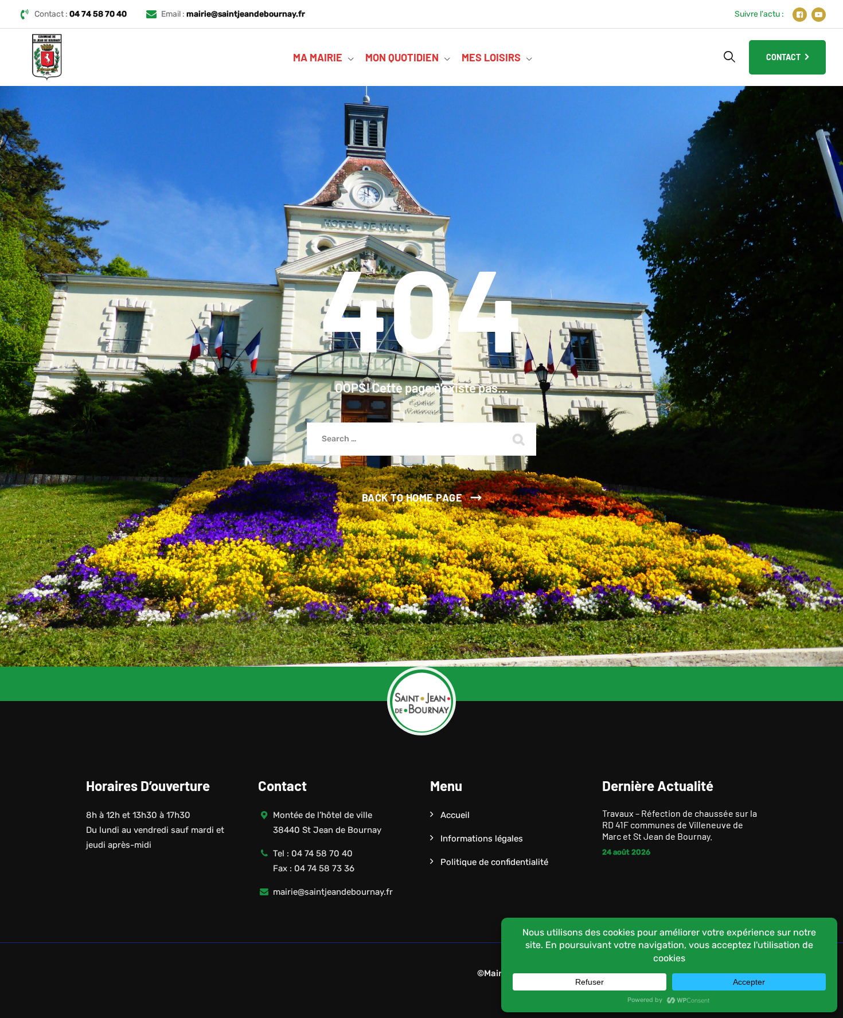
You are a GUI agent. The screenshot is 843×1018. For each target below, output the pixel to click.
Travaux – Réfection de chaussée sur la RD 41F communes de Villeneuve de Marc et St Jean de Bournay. (679, 824)
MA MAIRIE (317, 57)
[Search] (729, 57)
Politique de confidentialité (494, 862)
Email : (233, 14)
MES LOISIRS (491, 57)
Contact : (80, 14)
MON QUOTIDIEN (402, 57)
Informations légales (481, 838)
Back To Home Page (412, 497)
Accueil (455, 815)
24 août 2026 (626, 852)
